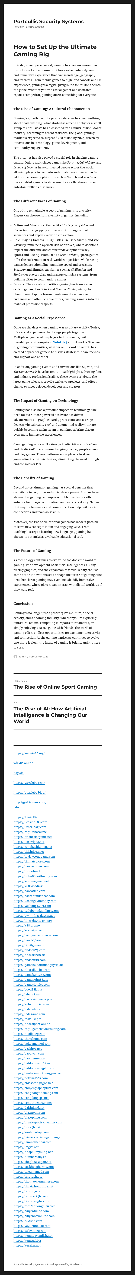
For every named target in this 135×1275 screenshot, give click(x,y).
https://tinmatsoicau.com (32, 861)
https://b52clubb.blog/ (30, 792)
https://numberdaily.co (30, 1157)
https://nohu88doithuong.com (35, 876)
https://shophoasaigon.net (33, 1162)
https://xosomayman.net (31, 881)
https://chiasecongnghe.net (33, 1083)
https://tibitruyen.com (29, 1191)
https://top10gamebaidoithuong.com (40, 1029)
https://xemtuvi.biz (27, 1240)
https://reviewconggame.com (34, 856)
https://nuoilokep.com (29, 1034)
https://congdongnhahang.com (36, 1093)
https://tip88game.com (30, 945)
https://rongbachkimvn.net (33, 846)
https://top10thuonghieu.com (35, 1206)
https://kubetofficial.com (31, 1004)
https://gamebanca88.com (32, 974)
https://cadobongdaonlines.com (36, 910)
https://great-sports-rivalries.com (38, 1122)
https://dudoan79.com (29, 950)
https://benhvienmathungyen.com (38, 1073)
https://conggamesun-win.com (36, 935)
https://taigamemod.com (31, 1171)
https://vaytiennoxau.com (32, 1226)
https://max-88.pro (27, 1019)
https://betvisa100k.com (31, 1078)
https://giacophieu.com (30, 1117)
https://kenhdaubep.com (31, 1132)
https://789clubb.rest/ (29, 782)
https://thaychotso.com (30, 1038)
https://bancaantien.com (31, 866)
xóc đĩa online (23, 763)
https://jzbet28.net (27, 994)
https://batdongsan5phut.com (35, 1068)
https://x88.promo (27, 925)
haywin (19, 773)
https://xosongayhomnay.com (35, 901)
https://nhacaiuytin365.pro (33, 920)
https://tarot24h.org (28, 1176)
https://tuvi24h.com (28, 1221)
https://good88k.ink (28, 989)
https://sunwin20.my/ (29, 753)
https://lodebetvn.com (29, 1009)
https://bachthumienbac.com (34, 896)
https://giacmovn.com (29, 1112)
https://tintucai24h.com (31, 1196)
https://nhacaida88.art (30, 955)
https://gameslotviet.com (32, 984)
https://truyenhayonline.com (34, 1216)
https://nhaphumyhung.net (33, 1152)
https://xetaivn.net (27, 1245)
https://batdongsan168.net (33, 1063)
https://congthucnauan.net (33, 1102)
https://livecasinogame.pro (33, 999)
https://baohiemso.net (30, 1058)
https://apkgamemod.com (32, 1043)
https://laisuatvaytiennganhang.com (39, 1137)
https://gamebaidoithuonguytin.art (38, 965)
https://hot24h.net (27, 1127)
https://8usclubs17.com (30, 827)
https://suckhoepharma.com (34, 1166)
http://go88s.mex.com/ (30, 802)
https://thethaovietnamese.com (36, 1181)
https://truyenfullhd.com (31, 1211)
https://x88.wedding (28, 886)
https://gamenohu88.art (31, 979)
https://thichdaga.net (29, 851)
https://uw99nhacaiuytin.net (34, 915)
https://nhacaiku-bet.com (32, 970)
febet (17, 807)
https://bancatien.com (29, 891)
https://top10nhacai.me (30, 832)
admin (22, 656)
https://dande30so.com (30, 940)
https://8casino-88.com (30, 822)
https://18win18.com (28, 817)
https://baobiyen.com (29, 1053)
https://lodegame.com (29, 1014)
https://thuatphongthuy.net (33, 1186)
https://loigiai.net (26, 1147)
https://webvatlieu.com (30, 1230)
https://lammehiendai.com (33, 1142)
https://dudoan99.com (30, 960)
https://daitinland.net (29, 1107)
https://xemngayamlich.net (33, 1235)
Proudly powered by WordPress (64, 1264)
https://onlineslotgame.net (33, 837)
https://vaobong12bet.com (32, 905)
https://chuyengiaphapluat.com (36, 1088)
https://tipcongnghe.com (31, 1201)
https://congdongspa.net (31, 1098)
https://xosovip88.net (29, 841)
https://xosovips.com (29, 930)
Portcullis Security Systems (49, 21)
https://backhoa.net (28, 1048)
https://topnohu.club (28, 871)
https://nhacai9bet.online (32, 1024)
